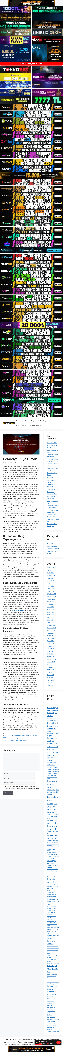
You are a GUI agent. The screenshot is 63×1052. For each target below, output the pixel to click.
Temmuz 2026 (51, 568)
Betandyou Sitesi (51, 906)
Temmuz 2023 (51, 628)
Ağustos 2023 (51, 625)
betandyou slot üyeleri (51, 908)
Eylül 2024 (50, 591)
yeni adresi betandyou (50, 1028)
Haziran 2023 (51, 630)
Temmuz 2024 (51, 596)
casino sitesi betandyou (51, 1000)
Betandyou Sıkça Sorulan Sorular (51, 921)
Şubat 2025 (50, 581)
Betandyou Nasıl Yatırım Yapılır (12, 738)
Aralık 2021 (50, 677)
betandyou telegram (53, 927)
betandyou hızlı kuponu (51, 852)
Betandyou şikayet (52, 987)
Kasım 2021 (50, 680)
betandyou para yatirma (53, 886)
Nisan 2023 (50, 635)
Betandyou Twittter (21, 425)
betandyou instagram (53, 854)
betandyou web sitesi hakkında (53, 948)
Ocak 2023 (50, 643)
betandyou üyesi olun (52, 983)
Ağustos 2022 (51, 656)
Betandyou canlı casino (52, 745)
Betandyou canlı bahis (52, 739)
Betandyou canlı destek (52, 751)
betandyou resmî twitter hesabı (53, 901)
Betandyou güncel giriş (52, 827)
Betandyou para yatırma (51, 889)
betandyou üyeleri (50, 979)
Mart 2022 (50, 669)
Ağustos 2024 (51, 594)
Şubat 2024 (50, 609)
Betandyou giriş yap (51, 810)
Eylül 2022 (50, 654)
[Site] (31, 107)
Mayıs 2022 (50, 664)
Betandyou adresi (9, 735)
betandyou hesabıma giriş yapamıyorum (52, 850)
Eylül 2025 (50, 573)
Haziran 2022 (51, 662)
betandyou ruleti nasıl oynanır (52, 903)
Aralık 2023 (50, 615)
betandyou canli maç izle (52, 735)
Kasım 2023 (51, 617)
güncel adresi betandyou (51, 1011)
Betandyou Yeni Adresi (36, 425)
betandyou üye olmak (20, 735)
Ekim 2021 (50, 683)
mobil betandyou (51, 1023)
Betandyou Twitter (51, 942)
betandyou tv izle (51, 938)
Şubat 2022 (50, 672)
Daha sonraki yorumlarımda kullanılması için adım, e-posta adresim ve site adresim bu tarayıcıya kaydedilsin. (22, 787)
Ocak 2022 (50, 675)
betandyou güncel (53, 814)
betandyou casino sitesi (53, 769)
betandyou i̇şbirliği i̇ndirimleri (53, 856)
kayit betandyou (52, 1021)
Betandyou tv (52, 929)
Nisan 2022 (50, 667)
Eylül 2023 (50, 622)
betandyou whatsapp (52, 950)
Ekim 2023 (50, 620)
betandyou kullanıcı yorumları (52, 866)
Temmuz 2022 (51, 659)
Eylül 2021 (50, 685)
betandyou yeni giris (53, 963)
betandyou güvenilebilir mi (53, 832)
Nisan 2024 (50, 604)
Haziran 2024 (51, 599)
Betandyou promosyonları (52, 897)
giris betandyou (51, 1007)
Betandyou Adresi (52, 489)
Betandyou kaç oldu (51, 862)
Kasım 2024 (51, 586)
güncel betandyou (51, 1016)
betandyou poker (50, 892)
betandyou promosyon (53, 1031)
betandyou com (51, 775)
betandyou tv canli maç (52, 932)
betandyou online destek (52, 884)
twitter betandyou (52, 1025)
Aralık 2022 (50, 646)
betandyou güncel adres (52, 817)
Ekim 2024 (50, 588)
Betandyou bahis (53, 720)
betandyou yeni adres (52, 956)
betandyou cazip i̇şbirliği (52, 773)
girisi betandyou (52, 1009)
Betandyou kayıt (51, 858)
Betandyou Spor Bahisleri (51, 913)
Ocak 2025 (50, 583)
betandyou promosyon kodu (52, 894)
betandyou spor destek (51, 916)
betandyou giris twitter (52, 793)
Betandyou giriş (53, 799)
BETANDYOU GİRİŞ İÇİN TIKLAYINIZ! (31, 64)
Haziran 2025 (51, 575)
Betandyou (19, 421)
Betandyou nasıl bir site (52, 880)
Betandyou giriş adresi (52, 805)
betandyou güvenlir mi (52, 840)
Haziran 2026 (51, 570)
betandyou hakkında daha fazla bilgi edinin (53, 845)
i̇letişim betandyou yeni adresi (53, 1019)
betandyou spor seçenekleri (51, 918)
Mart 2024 (50, 607)
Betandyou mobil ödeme (53, 876)
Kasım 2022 (50, 649)
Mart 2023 (50, 638)
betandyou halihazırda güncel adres (53, 847)
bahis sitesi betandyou (50, 704)
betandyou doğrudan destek (52, 777)
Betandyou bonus (51, 730)
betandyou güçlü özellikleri (52, 842)
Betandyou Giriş (29, 421)
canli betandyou (51, 996)
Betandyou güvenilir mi (52, 836)
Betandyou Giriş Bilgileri (51, 976)
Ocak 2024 (50, 612)
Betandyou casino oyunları (53, 766)
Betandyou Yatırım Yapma (51, 952)
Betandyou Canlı (52, 974)
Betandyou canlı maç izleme (51, 757)
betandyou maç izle (52, 869)
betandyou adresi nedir (53, 718)
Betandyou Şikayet (42, 421)
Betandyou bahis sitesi (52, 724)
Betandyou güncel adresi (53, 821)
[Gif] (31, 175)
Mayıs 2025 (50, 578)
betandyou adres (52, 710)
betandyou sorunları (51, 910)
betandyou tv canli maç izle (53, 936)
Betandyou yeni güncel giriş (52, 968)
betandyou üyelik (53, 982)
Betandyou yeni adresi (51, 960)
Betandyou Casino (51, 762)
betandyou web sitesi (52, 946)
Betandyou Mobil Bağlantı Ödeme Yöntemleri (16, 740)
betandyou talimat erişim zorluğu (52, 925)
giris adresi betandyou (50, 1004)
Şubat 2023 (50, 641)
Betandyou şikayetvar (51, 993)
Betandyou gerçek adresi (52, 784)
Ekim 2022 (50, 651)
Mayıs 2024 (50, 602)
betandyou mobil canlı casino (53, 874)
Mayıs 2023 (50, 633)
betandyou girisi (53, 790)
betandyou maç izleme (52, 872)
